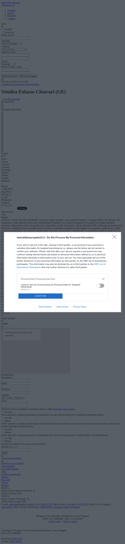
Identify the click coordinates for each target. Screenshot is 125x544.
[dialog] (62, 272)
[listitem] (62, 279)
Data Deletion (45, 306)
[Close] (115, 238)
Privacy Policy (79, 306)
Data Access (62, 306)
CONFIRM (40, 296)
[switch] (100, 286)
